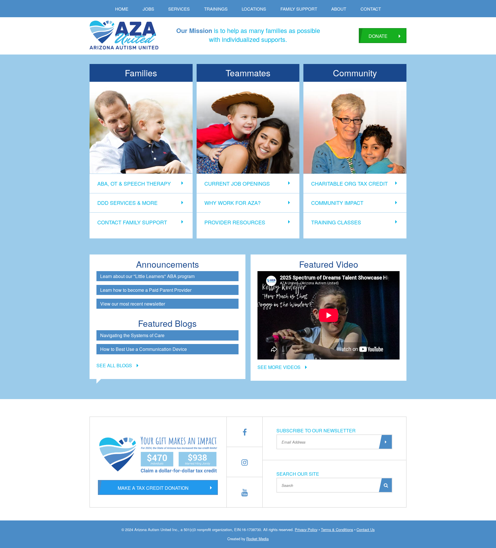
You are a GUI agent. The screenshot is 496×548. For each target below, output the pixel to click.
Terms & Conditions (337, 529)
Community (355, 73)
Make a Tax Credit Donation (153, 488)
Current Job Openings (237, 183)
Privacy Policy (306, 529)
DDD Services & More (127, 202)
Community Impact (337, 202)
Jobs (148, 9)
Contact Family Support (132, 222)
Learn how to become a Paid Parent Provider (145, 290)
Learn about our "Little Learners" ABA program (147, 276)
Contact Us (365, 529)
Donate (378, 36)
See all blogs (114, 365)
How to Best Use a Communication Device (143, 349)
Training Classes (336, 222)
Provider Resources (234, 222)
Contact (371, 9)
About (338, 9)
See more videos (279, 367)
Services (179, 9)
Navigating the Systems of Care (132, 335)
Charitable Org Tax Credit (349, 183)
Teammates (248, 73)
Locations (254, 9)
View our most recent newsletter (132, 303)
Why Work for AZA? (232, 202)
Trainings (216, 9)
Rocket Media (257, 538)
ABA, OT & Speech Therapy (134, 183)
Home (121, 9)
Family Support (298, 9)
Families (141, 73)
